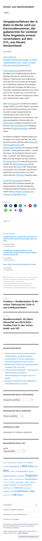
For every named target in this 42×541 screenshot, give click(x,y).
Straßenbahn (21, 491)
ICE (8, 482)
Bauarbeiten (15, 466)
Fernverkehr (20, 476)
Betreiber (32, 279)
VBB (34, 277)
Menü (6, 12)
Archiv (5, 448)
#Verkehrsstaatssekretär (13, 181)
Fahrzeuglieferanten (25, 283)
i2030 (4, 482)
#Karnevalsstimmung (11, 71)
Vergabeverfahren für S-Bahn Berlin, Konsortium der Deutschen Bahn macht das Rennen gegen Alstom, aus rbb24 (20, 239)
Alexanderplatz (11, 462)
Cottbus (12, 471)
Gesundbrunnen (19, 479)
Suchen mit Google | (11, 519)
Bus (36, 466)
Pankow (5, 485)
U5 (8, 495)
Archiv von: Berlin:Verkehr (18, 6)
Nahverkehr (20, 482)
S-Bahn (30, 277)
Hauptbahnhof (31, 479)
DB (16, 471)
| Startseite (7, 505)
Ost (22, 285)
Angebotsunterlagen (10, 279)
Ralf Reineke (10, 277)
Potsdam (12, 485)
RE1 (18, 485)
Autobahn (19, 462)
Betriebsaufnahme (9, 281)
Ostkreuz (32, 482)
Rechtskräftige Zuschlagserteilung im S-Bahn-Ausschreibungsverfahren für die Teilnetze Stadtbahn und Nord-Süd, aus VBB (20, 253)
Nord (18, 285)
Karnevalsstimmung (9, 285)
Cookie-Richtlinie (23, 533)
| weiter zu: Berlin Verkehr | (13, 510)
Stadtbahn (28, 285)
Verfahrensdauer (8, 287)
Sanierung (6, 488)
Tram (4, 495)
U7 (10, 495)
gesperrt (11, 479)
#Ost (27, 172)
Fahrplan (31, 471)
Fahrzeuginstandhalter (10, 283)
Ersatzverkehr (23, 471)
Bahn (24, 462)
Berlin (31, 466)
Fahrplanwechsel (9, 476)
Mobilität (12, 482)
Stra (12, 491)
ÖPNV (20, 495)
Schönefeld (18, 488)
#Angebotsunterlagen (20, 128)
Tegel (32, 491)
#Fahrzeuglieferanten (11, 145)
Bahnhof (30, 463)
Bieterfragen (20, 281)
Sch (12, 488)
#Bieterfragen (8, 123)
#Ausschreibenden (17, 126)
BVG (6, 471)
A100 (5, 463)
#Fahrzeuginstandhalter (12, 148)
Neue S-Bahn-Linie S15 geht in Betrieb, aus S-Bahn (19, 264)
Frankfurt (5, 479)
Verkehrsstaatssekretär (21, 287)
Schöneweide (27, 488)
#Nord (19, 167)
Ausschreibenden (22, 279)
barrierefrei (6, 466)
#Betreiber (33, 142)
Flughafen (31, 475)
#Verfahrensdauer (10, 161)
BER (24, 466)
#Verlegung (12, 104)
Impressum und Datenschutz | (15, 514)
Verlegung (32, 287)
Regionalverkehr (26, 485)
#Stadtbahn (20, 175)
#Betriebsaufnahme (20, 164)
